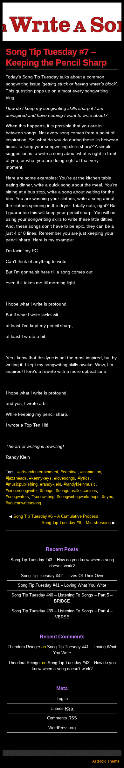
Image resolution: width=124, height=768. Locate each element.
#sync (107, 496)
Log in (62, 698)
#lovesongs (64, 478)
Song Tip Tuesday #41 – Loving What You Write (62, 585)
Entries (62, 708)
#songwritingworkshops (78, 496)
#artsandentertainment (37, 471)
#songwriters (17, 496)
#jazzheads (16, 478)
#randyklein (50, 484)
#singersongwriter (22, 490)
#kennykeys (40, 478)
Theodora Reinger (24, 646)
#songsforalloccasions (76, 490)
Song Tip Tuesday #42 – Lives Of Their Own (62, 575)
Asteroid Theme (106, 761)
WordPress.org (62, 727)
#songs (46, 490)
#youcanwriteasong (23, 503)
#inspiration (90, 471)
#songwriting (42, 496)
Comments (62, 718)
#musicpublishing (22, 484)
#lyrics (84, 478)
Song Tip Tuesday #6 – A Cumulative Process (55, 516)
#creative (69, 471)
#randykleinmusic (80, 484)
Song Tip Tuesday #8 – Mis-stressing (76, 522)
